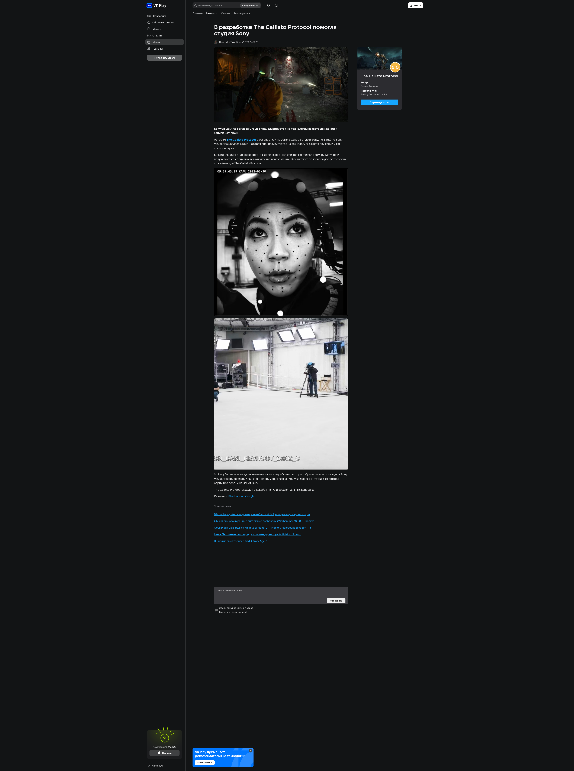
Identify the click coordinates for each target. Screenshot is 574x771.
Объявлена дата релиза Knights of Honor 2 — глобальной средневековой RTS (263, 527)
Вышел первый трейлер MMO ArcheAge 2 (240, 541)
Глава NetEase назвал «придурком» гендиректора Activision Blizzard (257, 534)
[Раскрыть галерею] (281, 242)
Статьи (225, 13)
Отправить (336, 600)
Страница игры (379, 102)
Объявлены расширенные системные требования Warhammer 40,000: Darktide (264, 521)
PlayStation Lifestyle (241, 496)
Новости (211, 13)
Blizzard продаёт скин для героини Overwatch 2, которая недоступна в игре (262, 514)
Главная (198, 13)
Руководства (241, 13)
